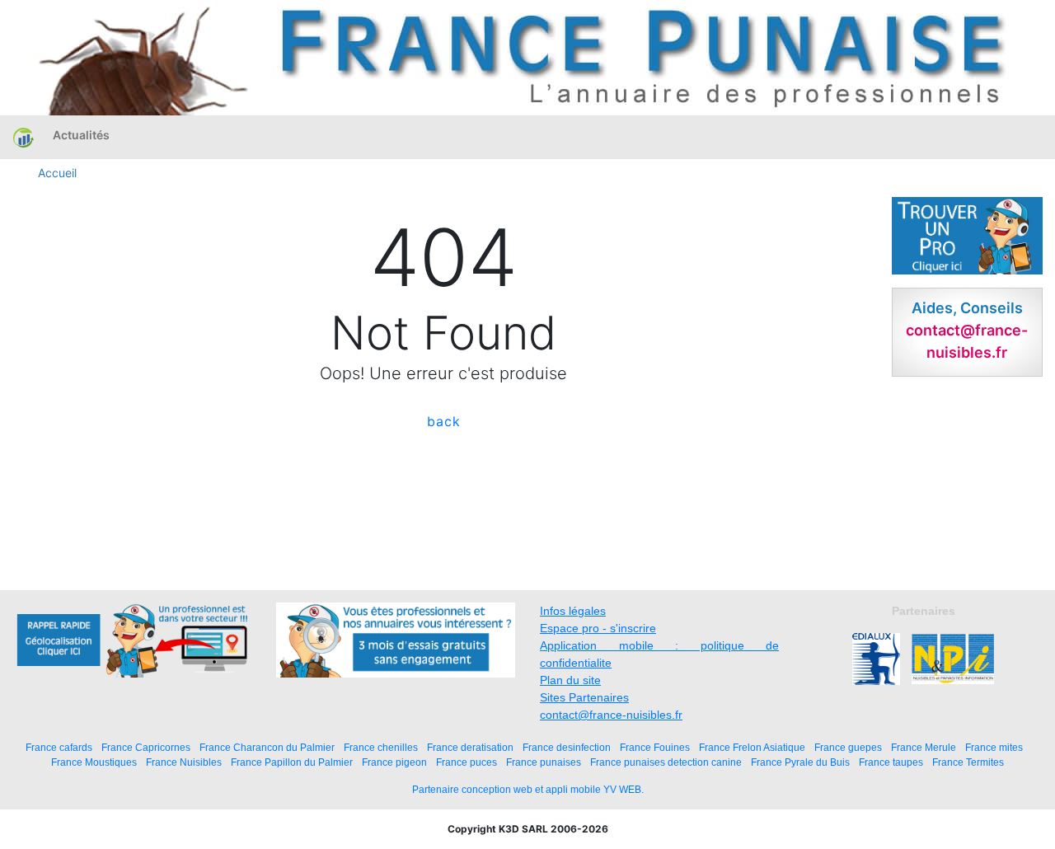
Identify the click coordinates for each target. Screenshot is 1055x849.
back (444, 421)
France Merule (923, 747)
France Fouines (655, 747)
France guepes (848, 747)
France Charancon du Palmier (267, 747)
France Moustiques (94, 762)
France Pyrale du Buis (800, 762)
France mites (994, 747)
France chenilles (381, 747)
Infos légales (573, 610)
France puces (466, 762)
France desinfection (567, 747)
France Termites (968, 762)
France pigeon (394, 762)
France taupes (891, 762)
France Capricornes (145, 747)
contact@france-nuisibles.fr (611, 714)
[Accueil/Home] (23, 137)
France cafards (59, 747)
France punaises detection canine (666, 762)
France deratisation (470, 747)
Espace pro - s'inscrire (598, 628)
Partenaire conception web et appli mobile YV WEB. (528, 789)
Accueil (57, 173)
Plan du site (570, 680)
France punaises (543, 762)
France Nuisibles (184, 762)
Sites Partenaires (584, 697)
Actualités (81, 135)
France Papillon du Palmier (292, 762)
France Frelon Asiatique (752, 747)
